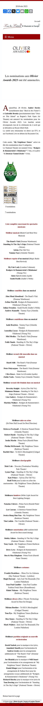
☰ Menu (9, 37)
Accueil (37, 21)
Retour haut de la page (11, 696)
